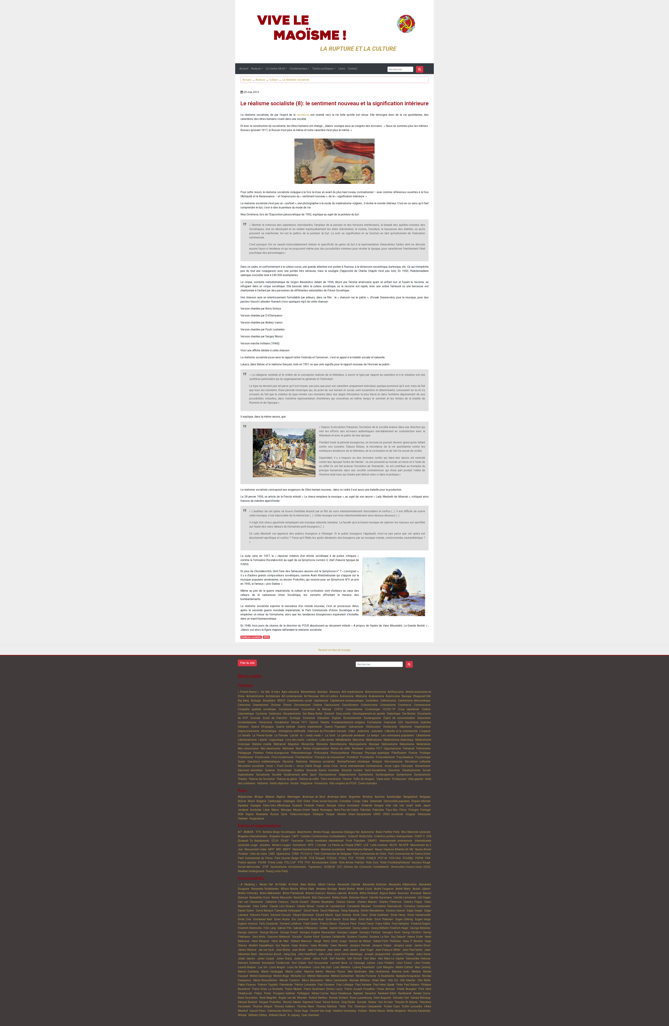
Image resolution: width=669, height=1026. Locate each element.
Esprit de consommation (399, 718)
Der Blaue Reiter (312, 713)
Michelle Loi (298, 976)
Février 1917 (299, 722)
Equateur (243, 805)
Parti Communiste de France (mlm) (409, 853)
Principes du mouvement (329, 757)
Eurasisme (424, 718)
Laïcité (294, 735)
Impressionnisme (248, 731)
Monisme (322, 744)
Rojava (249, 814)
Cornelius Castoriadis (417, 906)
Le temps (373, 735)
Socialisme (263, 774)
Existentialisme (247, 722)
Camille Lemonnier (404, 897)
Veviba (294, 783)
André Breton (347, 888)
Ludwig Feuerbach (363, 967)
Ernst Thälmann (383, 919)
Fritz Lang (269, 928)
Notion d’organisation (316, 748)
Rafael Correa (320, 993)
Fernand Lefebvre (291, 923)
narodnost (303, 114)
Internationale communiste (395, 840)
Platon (258, 993)
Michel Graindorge (261, 976)
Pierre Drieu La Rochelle (267, 989)
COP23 (338, 709)
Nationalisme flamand (360, 849)
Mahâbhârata (343, 739)
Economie (309, 718)
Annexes (334, 691)
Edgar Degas (414, 910)
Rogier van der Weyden (292, 997)
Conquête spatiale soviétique (257, 709)
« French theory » (248, 691)
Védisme (262, 783)
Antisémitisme (255, 696)
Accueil (243, 68)
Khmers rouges (281, 845)
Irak (395, 805)
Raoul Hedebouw (340, 993)
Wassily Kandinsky (418, 1010)
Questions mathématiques (264, 761)
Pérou (403, 809)
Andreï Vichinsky (248, 893)
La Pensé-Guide (262, 735)
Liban (266, 809)
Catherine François (277, 901)
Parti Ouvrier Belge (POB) (291, 858)
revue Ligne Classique (399, 766)
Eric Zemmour (300, 919)
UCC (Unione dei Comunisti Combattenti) (363, 866)
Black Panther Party (387, 832)
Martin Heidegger (272, 971)
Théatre (242, 779)
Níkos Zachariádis (336, 980)
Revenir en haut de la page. (334, 650)
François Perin (347, 923)
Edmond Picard (259, 915)
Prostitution (367, 757)
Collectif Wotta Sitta (360, 836)
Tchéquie (318, 814)
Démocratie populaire (397, 801)
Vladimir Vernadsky (344, 1010)
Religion (377, 761)
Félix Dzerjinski (268, 923)
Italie (418, 805)
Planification (398, 752)
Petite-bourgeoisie (277, 752)
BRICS (281, 700)
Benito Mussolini (281, 897)
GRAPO (372, 840)
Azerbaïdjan (394, 796)
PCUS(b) (408, 858)
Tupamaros (315, 866)
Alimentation (308, 691)
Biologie (256, 700)
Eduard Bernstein (303, 915)
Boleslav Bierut (358, 897)
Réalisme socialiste (251, 637)
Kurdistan (256, 809)
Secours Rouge (421, 862)
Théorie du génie (287, 779)
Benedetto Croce (259, 897)
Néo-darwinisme (270, 748)
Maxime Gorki (400, 971)
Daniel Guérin (246, 910)
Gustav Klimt (311, 936)
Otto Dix (393, 980)
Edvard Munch (324, 915)
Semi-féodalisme (375, 770)
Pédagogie (244, 752)
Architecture (273, 696)
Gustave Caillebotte (333, 936)
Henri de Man (280, 941)
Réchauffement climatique (353, 761)
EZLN (274, 840)
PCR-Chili (395, 858)
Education (323, 718)
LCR (365, 845)
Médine (416, 971)
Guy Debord (398, 936)
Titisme (347, 779)
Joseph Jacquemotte (377, 954)
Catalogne (289, 801)
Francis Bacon (328, 923)
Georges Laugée (347, 932)
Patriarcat (408, 748)
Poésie (413, 752)
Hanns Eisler (415, 936)
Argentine (354, 796)
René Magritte (268, 997)
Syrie (284, 814)
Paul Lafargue (344, 984)
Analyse (256, 68)
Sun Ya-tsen (385, 1002)
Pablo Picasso (247, 984)
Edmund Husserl (281, 915)
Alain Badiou (308, 884)
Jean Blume (283, 949)
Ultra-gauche (415, 779)
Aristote (353, 893)
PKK (427, 858)
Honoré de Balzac (360, 941)
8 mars (275, 691)
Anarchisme (304, 832)
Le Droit (330, 735)
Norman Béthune (359, 980)
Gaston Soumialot (340, 928)
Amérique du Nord (313, 796)
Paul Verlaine (363, 984)
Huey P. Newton (413, 941)
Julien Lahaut (302, 958)
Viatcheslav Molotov (279, 1010)
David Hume (311, 910)
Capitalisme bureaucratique (347, 700)
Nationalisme (390, 744)
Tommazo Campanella (368, 1006)
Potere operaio (247, 862)
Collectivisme (369, 705)
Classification (350, 705)
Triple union (383, 779)
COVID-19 (389, 709)
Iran (401, 805)
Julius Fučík (320, 958)
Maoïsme (358, 739)
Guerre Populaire (335, 726)
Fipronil (313, 722)
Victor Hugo (301, 1010)
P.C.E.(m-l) (306, 853)
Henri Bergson (261, 941)
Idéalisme (406, 726)
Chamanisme (260, 705)
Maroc (275, 809)
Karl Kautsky (337, 958)
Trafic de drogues (364, 779)
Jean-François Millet (387, 949)
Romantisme (422, 766)
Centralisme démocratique (414, 700)
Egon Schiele (343, 915)
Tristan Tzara (392, 1006)
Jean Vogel (366, 949)
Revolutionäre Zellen (324, 862)
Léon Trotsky (422, 962)
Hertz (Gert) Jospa (335, 941)
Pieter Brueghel (406, 989)
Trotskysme (399, 779)
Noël (298, 748)
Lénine (371, 962)
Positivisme (262, 757)
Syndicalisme (422, 774)
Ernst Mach (349, 919)
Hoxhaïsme (390, 726)
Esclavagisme (372, 718)
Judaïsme (363, 731)
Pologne (413, 809)
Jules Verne (423, 954)
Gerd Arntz (259, 936)
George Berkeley (420, 928)
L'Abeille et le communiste (401, 731)
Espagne (255, 805)
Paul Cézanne (326, 984)
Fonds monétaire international (325, 840)
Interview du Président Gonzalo (327, 731)
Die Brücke (409, 713)
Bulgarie (261, 801)
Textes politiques (322, 68)
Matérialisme (374, 739)
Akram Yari (266, 884)
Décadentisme (292, 713)
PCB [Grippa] (317, 858)
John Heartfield (307, 954)
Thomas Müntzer (326, 1006)
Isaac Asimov (299, 945)
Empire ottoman (420, 801)
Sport (313, 774)
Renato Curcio (421, 993)
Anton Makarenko (270, 893)
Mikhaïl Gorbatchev (342, 976)
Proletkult (352, 757)
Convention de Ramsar (316, 709)
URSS (266, 637)
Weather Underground (251, 871)
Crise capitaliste (408, 709)
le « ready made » (311, 735)
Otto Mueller (408, 980)
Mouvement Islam (255, 849)
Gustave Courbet (357, 936)
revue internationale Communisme (361, 766)
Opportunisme (392, 748)
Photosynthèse (339, 752)
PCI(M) (360, 858)
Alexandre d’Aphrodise (403, 884)
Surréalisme (366, 774)
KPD (311, 845)
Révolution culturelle (417, 761)
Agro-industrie (290, 691)
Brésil (251, 801)
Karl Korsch (354, 958)
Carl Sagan (424, 897)
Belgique (425, 796)
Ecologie (295, 718)
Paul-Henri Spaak (383, 984)
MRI (278, 849)
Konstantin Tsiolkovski (276, 962)
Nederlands (423, 744)
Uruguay (410, 814)
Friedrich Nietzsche (250, 928)
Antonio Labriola (337, 893)
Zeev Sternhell (310, 1015)
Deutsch (329, 713)
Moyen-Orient (301, 809)
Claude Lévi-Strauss (282, 906)
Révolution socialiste (251, 766)
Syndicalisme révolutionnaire (288, 866)
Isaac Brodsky (319, 945)
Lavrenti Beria (338, 962)
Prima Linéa (275, 862)
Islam (351, 731)
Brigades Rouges (279, 836)
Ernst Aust (317, 919)
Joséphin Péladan (403, 954)
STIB (265, 866)
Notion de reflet (340, 748)
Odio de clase (258, 853)
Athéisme (361, 696)
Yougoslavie (256, 818)
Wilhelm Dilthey (257, 1015)
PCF (351, 858)
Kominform (299, 845)
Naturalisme (407, 744)
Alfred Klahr (307, 888)
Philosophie (321, 752)
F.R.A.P (285, 840)
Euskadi (297, 805)
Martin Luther (293, 971)
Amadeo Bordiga (326, 888)
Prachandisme (304, 757)
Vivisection (321, 783)
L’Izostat (320, 845)
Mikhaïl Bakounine (318, 976)
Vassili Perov (257, 1010)
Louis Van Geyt (322, 967)
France (320, 805)
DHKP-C (420, 836)
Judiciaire (377, 731)
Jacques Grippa (381, 945)
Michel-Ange (281, 976)
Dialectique (394, 713)
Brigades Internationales (253, 836)
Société (276, 774)
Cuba (365, 801)
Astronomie (347, 696)
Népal (315, 809)
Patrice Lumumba (305, 984)
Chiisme (276, 705)
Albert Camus (326, 884)
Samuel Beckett (247, 1002)
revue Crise (330, 766)
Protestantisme (385, 757)
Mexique (286, 809)
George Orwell (289, 932)
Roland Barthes (318, 997)
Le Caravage (357, 962)
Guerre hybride (285, 726)
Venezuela (424, 814)
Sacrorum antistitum (250, 770)
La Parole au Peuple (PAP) (345, 845)
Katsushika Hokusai (418, 958)
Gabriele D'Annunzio (305, 928)
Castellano (372, 700)
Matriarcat (280, 744)
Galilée (323, 928)
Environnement (352, 718)
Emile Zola (244, 919)
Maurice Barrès (313, 971)
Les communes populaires (397, 735)
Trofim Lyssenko (412, 1006)
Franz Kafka (382, 923)
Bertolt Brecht (302, 897)
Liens (341, 68)
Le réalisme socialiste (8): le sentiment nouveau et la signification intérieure (334, 103)
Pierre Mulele (293, 989)
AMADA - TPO (252, 832)
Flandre (324, 722)
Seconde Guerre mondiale (322, 770)
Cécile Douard (300, 901)
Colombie (345, 801)
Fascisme (297, 840)
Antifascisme (396, 691)
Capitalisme (321, 700)
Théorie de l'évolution (262, 779)
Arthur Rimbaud (368, 893)
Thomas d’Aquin (262, 1006)
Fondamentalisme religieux (348, 722)
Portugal (425, 809)
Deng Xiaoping (350, 910)
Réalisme (301, 761)
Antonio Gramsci (315, 893)
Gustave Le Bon (379, 936)
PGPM (419, 858)
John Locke (325, 954)
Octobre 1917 (373, 748)
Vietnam (243, 818)
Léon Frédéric (386, 962)
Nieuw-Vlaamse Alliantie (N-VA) (394, 849)
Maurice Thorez (335, 971)
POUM (262, 862)
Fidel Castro (310, 923)
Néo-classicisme (248, 748)
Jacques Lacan (402, 945)
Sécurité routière (351, 770)
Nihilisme (288, 748)
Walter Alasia (377, 1010)
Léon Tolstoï (404, 962)
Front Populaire (355, 840)
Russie (274, 814)
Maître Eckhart (404, 967)
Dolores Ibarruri (395, 910)
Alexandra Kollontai (375, 884)
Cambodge (274, 801)
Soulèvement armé (295, 774)
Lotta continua (379, 845)
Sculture (299, 770)
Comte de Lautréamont (330, 906)
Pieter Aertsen (386, 989)
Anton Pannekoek (293, 893)
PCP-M (382, 858)
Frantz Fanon (366, 923)
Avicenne (415, 893)
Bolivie (242, 801)
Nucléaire (357, 748)
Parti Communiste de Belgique (332, 853)
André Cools (364, 888)
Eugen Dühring (404, 919)
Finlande (309, 805)
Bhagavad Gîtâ (421, 696)
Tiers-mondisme (331, 779)
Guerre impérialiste (310, 726)
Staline (372, 1002)
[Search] (419, 69)
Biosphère (269, 700)
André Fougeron (384, 888)
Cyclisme (261, 713)
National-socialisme (333, 849)
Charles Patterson (390, 901)
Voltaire (362, 1010)
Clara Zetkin (260, 906)
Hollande (366, 805)
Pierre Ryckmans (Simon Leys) (323, 989)
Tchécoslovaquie (300, 814)
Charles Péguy (413, 901)
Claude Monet (305, 906)
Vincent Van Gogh (320, 1010)
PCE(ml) (332, 858)
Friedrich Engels (421, 923)
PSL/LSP (290, 862)
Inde (388, 805)
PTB (300, 862)
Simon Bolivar (331, 1002)
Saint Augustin (382, 997)
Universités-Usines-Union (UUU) (410, 866)
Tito (350, 1006)
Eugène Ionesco (248, 923)
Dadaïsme (275, 713)
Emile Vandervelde (418, 915)
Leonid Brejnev (247, 967)
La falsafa (244, 735)
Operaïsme (283, 853)
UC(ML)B (329, 866)
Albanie (269, 796)
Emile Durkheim (379, 915)
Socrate (361, 1002)
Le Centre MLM (275, 68)
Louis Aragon (277, 967)
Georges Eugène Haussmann (317, 932)
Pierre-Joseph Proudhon (359, 989)
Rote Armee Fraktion (351, 862)
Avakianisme (376, 696)
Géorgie (331, 805)
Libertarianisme (247, 739)
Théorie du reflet (309, 779)
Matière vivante (261, 744)
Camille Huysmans (380, 897)
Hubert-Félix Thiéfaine (387, 941)
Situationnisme (411, 770)
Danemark (376, 801)
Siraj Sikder (348, 1002)
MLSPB (403, 845)
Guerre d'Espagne (262, 726)
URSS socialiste (393, 814)
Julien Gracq (284, 958)
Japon (426, 805)
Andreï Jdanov (421, 888)
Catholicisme (388, 700)
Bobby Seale (340, 897)
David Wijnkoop (329, 910)
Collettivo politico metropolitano (393, 836)
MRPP (287, 849)
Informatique (268, 731)
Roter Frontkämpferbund (395, 862)
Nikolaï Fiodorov (289, 980)
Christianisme (302, 705)
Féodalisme (281, 722)
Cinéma (317, 705)
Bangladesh (410, 796)
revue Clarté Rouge (309, 766)
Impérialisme (422, 726)
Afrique (258, 796)
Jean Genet (334, 949)
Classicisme (332, 705)
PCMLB (371, 858)
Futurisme (390, 722)
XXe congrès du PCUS (342, 783)
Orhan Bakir (379, 980)
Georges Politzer (369, 932)
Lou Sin (262, 967)
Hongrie (379, 805)
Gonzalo (297, 936)
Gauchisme (411, 722)
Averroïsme (393, 696)
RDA (240, 814)
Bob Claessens (321, 897)
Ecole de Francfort (275, 718)
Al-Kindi (293, 884)
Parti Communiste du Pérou (255, 858)
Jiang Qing (289, 954)
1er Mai (265, 691)
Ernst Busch (333, 919)
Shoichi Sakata (292, 1002)
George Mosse (269, 932)
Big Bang (243, 700)
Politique (425, 752)
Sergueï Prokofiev (270, 1002)
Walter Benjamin (396, 1010)
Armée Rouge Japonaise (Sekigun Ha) (336, 832)
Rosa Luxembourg (361, 997)
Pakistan (365, 809)
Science (270, 770)
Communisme (422, 705)
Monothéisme (338, 744)
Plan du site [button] (247, 663)
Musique (374, 744)
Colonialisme (388, 705)
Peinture (258, 752)
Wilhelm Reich (277, 1015)
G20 (400, 722)
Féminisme (265, 722)
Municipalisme (358, 744)
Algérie (280, 796)
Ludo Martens (341, 967)
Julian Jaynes (246, 958)
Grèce (341, 805)
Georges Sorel (391, 932)
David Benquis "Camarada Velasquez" (279, 910)
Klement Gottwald (249, 962)
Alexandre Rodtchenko (265, 888)
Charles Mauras (367, 901)
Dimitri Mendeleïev (372, 910)
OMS (272, 853)
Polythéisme (245, 757)
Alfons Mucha (289, 888)
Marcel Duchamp (248, 971)
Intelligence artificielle (292, 731)
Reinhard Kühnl (387, 993)
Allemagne (293, 796)
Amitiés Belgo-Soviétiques (279, 832)
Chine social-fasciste (325, 801)
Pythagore (303, 993)
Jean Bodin (299, 949)
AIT (240, 832)
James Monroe (247, 949)
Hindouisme (373, 726)
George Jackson (248, 932)
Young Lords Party (277, 871)
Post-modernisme (282, 757)
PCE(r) (343, 858)
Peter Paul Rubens (407, 984)
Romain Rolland (338, 997)
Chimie (287, 705)
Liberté (262, 739)
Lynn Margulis (385, 967)
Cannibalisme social (299, 700)
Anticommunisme (375, 691)
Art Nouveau (311, 696)
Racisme (288, 761)
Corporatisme (354, 709)
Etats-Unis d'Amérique (276, 805)
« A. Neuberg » (247, 884)
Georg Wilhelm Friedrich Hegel (390, 928)
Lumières (312, 739)
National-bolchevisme (305, 849)
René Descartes (248, 997)
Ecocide (255, 718)
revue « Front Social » (280, 766)
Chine (306, 801)
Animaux (322, 691)
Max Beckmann (357, 971)
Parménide (286, 984)
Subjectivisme (347, 774)
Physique (357, 752)
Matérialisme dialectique (398, 739)
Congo (356, 801)
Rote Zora (372, 862)
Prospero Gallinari (284, 993)
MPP (271, 849)
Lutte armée (326, 739)
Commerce (404, 705)
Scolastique (284, 770)
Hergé (317, 941)
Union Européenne (359, 814)
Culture (273, 79)
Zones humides (367, 783)
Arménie (368, 796)
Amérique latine (337, 796)
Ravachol (370, 993)
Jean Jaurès (350, 949)
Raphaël (358, 993)
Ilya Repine (282, 945)
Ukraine (341, 814)
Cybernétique (246, 713)
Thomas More (305, 1006)
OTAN (295, 853)
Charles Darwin (345, 901)
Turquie (330, 814)
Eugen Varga (422, 919)
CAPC (295, 836)
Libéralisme (423, 735)
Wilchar (242, 1015)
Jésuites (264, 845)
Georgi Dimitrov (411, 932)
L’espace (424, 731)
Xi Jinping (294, 1015)
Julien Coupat (265, 958)
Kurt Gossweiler (318, 962)
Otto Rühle (423, 980)
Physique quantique (377, 752)
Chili (299, 801)
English (336, 718)
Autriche (380, 796)
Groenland (353, 805)
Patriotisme (423, 748)
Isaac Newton (338, 945)
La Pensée (281, 735)
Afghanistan (245, 796)
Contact (352, 68)
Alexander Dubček (348, 884)
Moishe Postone (366, 976)
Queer (241, 761)
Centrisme (244, 705)
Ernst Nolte (365, 919)
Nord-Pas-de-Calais (346, 809)
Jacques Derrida (359, 945)
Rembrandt (404, 993)
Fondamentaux (298, 68)
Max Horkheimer (379, 971)
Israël (409, 805)
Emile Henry (398, 915)
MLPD (393, 845)
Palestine (378, 809)
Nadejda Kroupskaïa (408, 976)
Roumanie (262, 814)
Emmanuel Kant (262, 919)
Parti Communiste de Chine (369, 853)
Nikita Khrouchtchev (265, 980)
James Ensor (422, 945)
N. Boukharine (386, 976)
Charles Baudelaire (322, 901)
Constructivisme (289, 709)
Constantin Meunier (359, 906)
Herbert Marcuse (301, 941)
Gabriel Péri (284, 928)
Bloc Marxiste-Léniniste (415, 832)
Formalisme (374, 722)
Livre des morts (295, 739)
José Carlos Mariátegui (348, 954)
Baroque (407, 696)
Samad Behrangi (420, 997)
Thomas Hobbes (284, 1006)
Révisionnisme (394, 761)
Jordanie (243, 809)
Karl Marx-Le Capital (391, 958)
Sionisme (394, 770)
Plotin (267, 993)
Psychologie (422, 757)
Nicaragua (326, 809)
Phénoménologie (301, 752)
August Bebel (388, 893)
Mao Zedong (422, 967)
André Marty (403, 888)
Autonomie (367, 832)
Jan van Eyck (266, 949)
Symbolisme (404, 774)
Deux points (343, 713)
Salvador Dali (401, 997)
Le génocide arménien (351, 735)
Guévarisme (356, 726)
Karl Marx (370, 958)
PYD (307, 862)
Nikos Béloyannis (312, 980)
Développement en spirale (369, 713)
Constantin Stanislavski (387, 906)
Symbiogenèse (385, 774)
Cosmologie (372, 709)
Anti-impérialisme (352, 691)
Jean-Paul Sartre (412, 949)
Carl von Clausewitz (250, 901)
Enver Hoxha (282, 919)
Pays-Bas (392, 809)
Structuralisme (327, 774)
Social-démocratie (249, 866)
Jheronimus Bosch (270, 954)
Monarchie (307, 744)
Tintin (342, 1006)
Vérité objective (279, 783)
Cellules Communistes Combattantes (323, 836)
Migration (293, 744)
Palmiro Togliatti (268, 984)
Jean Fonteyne (316, 949)
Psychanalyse (405, 757)
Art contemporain (292, 696)
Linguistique (276, 739)
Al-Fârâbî (280, 884)
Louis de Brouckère (299, 967)
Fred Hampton (400, 923)
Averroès (403, 893)
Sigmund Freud (311, 1002)
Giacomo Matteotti (278, 936)
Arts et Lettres (329, 696)
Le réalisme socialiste (295, 79)
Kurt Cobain (299, 962)
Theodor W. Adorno (406, 1002)
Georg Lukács (361, 928)
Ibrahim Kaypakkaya (261, 945)
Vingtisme (306, 783)
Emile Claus (360, 915)
